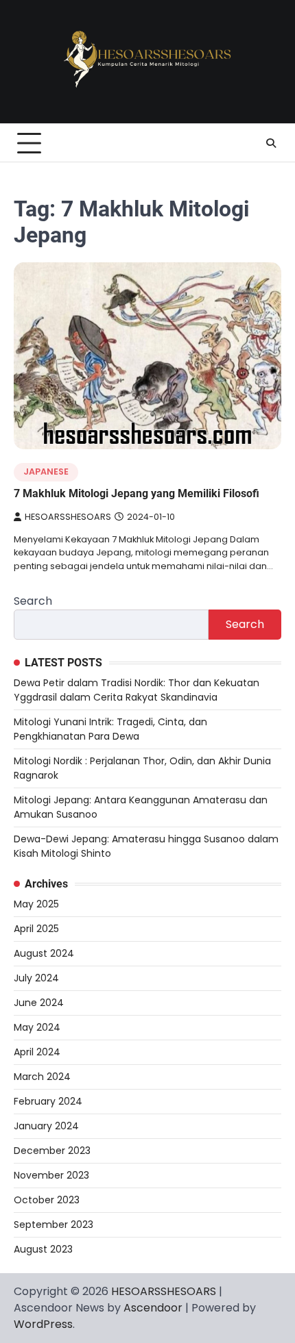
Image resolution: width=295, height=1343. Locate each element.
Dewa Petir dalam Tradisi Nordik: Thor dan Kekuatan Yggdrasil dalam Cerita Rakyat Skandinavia (136, 690)
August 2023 (43, 1249)
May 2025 (36, 904)
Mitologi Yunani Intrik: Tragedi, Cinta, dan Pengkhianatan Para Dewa (110, 729)
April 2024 (37, 1052)
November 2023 (51, 1175)
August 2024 (44, 953)
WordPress (43, 1324)
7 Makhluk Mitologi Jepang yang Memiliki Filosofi (136, 493)
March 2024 (42, 1076)
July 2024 (36, 978)
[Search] (271, 143)
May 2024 (37, 1027)
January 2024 (46, 1126)
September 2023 (53, 1224)
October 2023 (47, 1200)
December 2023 (52, 1150)
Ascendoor (152, 1308)
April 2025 (36, 929)
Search (33, 601)
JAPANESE (46, 471)
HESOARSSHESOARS (68, 517)
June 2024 (39, 1002)
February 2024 (48, 1101)
